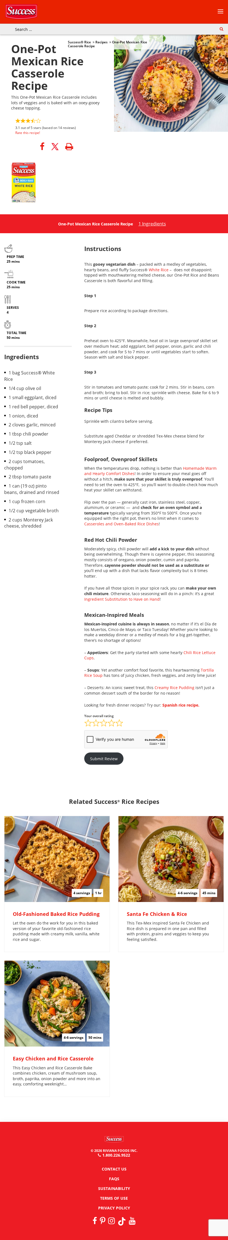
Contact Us (114, 1169)
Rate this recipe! (27, 132)
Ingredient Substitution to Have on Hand (122, 599)
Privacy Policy (114, 1208)
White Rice (158, 269)
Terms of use (114, 1198)
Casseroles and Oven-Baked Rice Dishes (121, 523)
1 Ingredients (152, 224)
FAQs (114, 1178)
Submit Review (104, 758)
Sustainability (114, 1188)
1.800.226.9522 (116, 1155)
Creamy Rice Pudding (174, 687)
